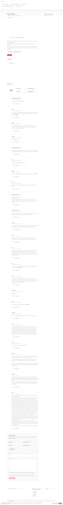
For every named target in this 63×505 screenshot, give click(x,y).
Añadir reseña (21, 37)
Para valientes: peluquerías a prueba (8, 6)
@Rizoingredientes (20, 488)
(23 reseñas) (10, 17)
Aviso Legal (35, 491)
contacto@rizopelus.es (52, 488)
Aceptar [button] (60, 503)
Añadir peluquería (24, 4)
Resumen (8, 37)
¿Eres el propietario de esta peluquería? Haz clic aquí (49, 14)
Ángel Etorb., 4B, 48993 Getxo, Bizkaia (15, 15)
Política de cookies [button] (55, 503)
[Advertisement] (23, 27)
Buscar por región (5, 4)
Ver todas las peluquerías (15, 4)
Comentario (11, 458)
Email (24, 453)
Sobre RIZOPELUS (19, 6)
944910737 (10, 51)
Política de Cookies (34, 496)
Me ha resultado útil (16, 103)
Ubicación (13, 37)
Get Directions (12, 63)
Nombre (10, 453)
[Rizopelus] (4, 1)
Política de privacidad (34, 493)
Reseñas (17, 37)
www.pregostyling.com (17, 51)
